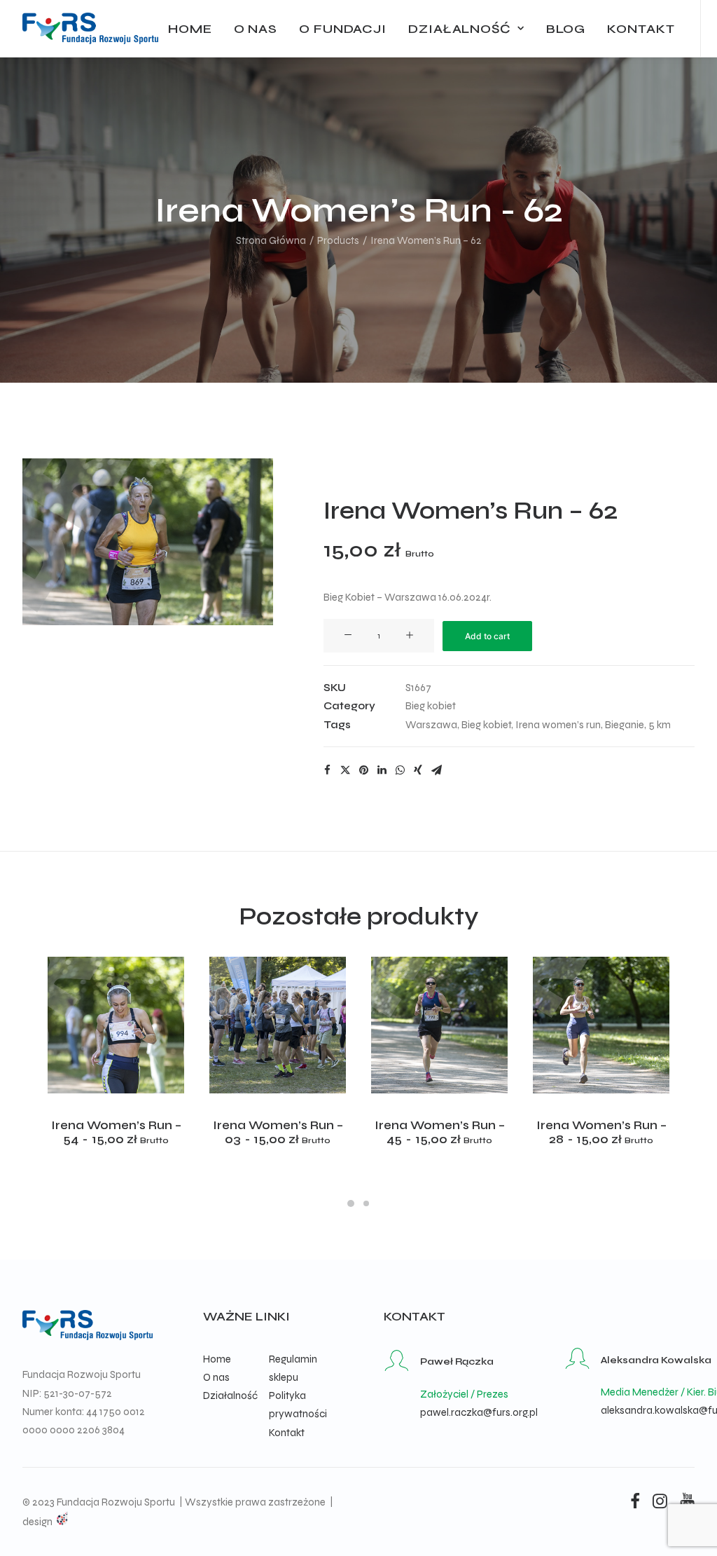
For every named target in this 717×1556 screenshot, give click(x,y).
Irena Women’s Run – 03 (278, 1132)
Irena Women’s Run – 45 (440, 1132)
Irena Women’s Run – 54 (116, 1132)
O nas (256, 28)
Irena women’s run (558, 724)
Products (338, 240)
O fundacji (343, 28)
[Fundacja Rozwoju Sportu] (90, 28)
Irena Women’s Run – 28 (601, 1132)
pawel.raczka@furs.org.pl (479, 1412)
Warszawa (431, 724)
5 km (659, 724)
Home (190, 28)
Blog (566, 28)
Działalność (459, 28)
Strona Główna (271, 240)
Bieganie (624, 724)
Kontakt (640, 28)
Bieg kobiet (430, 705)
